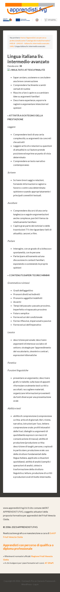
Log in (36, 584)
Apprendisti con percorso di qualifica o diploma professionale (28, 546)
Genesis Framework (46, 581)
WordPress (26, 584)
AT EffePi (49, 563)
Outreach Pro (28, 581)
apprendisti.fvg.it (30, 10)
